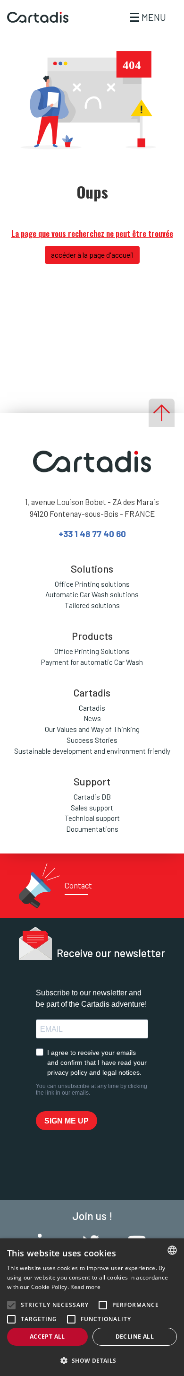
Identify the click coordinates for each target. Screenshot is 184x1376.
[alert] (92, 1307)
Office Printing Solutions (92, 651)
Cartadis (92, 708)
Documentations (92, 829)
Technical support (92, 818)
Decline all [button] (135, 1336)
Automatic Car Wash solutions (92, 594)
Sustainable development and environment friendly (92, 751)
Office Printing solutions (92, 584)
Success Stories (92, 740)
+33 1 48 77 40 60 (92, 533)
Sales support (92, 807)
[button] (92, 1360)
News (92, 718)
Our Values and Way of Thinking (92, 729)
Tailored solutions (92, 605)
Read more (85, 1287)
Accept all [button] (47, 1336)
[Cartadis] (34, 17)
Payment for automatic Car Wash (92, 662)
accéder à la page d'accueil (92, 254)
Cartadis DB (92, 797)
